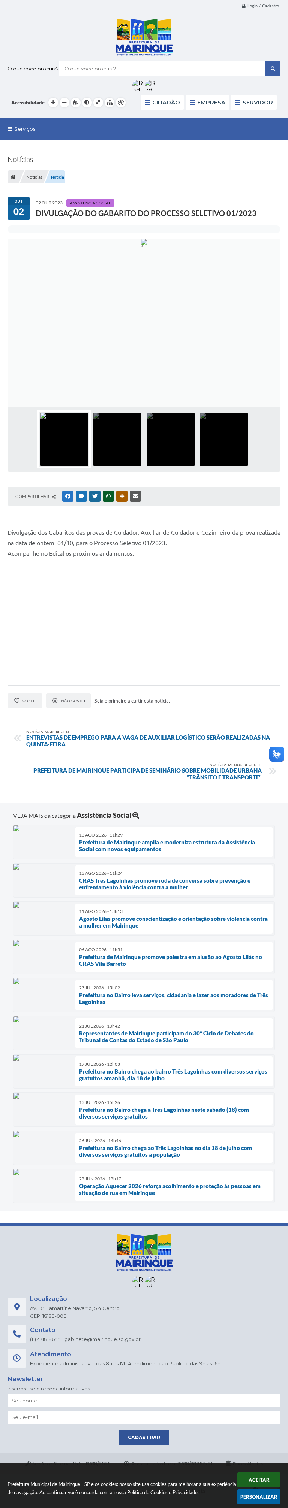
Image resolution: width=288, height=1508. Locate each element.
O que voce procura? (33, 69)
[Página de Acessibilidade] (121, 102)
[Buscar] (273, 68)
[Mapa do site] (109, 102)
